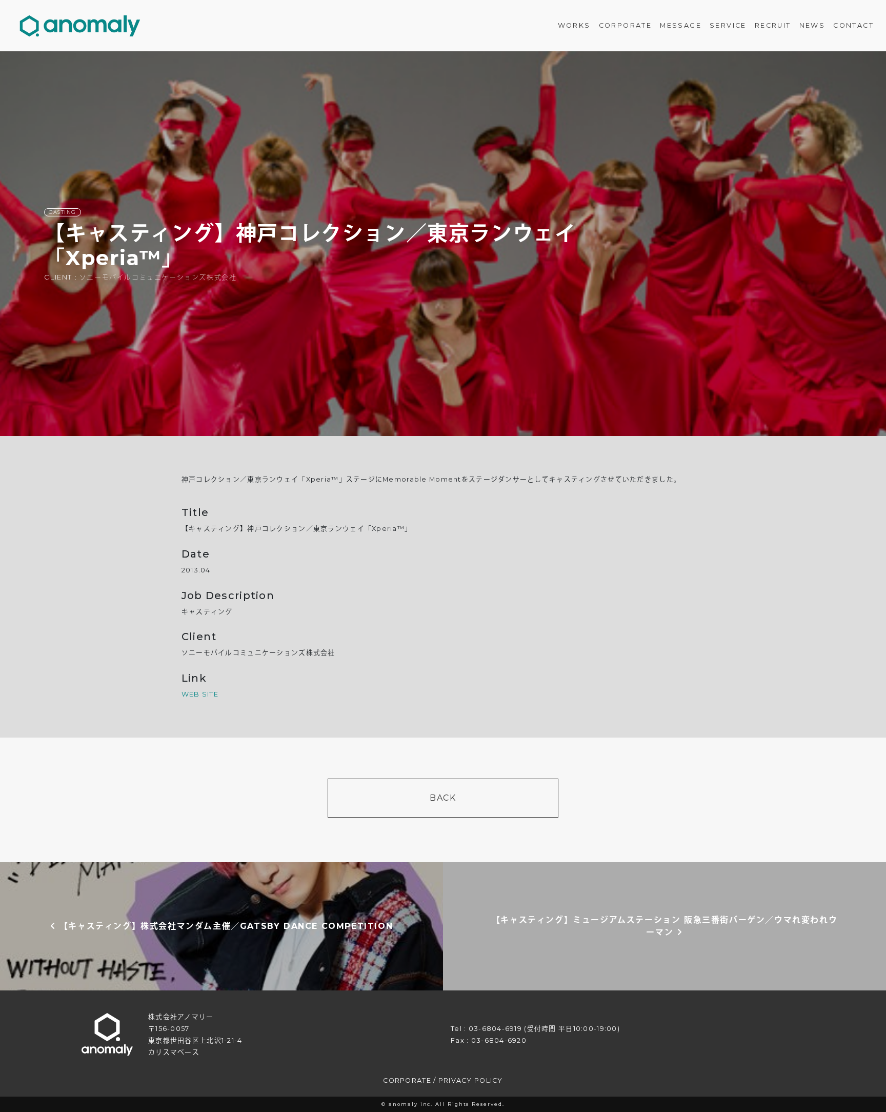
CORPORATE (625, 25)
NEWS (812, 25)
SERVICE (728, 25)
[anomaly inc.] (80, 25)
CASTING (62, 212)
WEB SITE (200, 694)
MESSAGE (680, 25)
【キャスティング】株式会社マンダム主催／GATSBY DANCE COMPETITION (224, 926)
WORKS (574, 25)
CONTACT (853, 25)
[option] (443, 243)
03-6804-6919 (495, 1028)
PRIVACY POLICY (470, 1080)
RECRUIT (773, 25)
